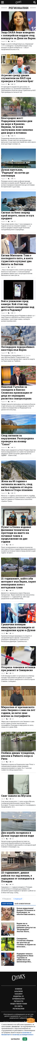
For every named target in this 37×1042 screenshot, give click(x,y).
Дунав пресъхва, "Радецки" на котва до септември (15, 172)
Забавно (18, 994)
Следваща (17, 899)
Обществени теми (18, 1004)
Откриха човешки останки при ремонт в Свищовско (18, 669)
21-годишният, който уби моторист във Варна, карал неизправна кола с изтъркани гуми (18, 583)
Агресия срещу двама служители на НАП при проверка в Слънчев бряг (17, 78)
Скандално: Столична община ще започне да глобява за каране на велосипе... (26, 942)
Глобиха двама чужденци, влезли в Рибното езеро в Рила (18, 755)
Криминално (18, 999)
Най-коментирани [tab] (22, 904)
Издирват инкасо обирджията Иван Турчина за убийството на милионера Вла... (25, 958)
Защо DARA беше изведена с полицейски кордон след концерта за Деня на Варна (18, 35)
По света (18, 1006)
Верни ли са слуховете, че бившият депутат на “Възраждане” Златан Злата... (26, 927)
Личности (18, 1001)
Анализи (18, 991)
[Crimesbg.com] (18, 977)
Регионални (18, 7)
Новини (18, 989)
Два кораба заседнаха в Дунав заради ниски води (17, 834)
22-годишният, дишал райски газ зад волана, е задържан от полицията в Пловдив (17, 877)
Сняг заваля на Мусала (16, 795)
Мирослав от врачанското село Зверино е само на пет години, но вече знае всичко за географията (18, 711)
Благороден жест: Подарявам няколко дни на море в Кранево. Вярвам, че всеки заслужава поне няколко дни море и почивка (17, 125)
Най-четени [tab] (7, 904)
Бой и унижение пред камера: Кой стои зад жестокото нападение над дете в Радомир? (17, 305)
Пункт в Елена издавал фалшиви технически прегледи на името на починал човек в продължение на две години (16, 534)
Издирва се (18, 996)
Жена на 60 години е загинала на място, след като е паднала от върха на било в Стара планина (17, 486)
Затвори (15, 1039)
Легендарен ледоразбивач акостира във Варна (17, 348)
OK (24, 1039)
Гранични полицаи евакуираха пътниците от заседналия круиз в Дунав (18, 627)
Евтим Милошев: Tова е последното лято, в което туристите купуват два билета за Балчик (17, 260)
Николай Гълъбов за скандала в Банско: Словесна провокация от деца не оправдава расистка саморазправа (16, 392)
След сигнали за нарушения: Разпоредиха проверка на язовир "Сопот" (17, 440)
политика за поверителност (22, 1034)
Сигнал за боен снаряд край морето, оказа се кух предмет (17, 215)
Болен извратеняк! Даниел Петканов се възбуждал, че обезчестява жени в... (26, 911)
